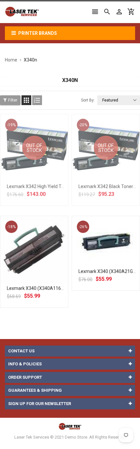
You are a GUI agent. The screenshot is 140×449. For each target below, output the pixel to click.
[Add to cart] (41, 271)
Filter (12, 100)
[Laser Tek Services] (70, 426)
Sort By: (88, 100)
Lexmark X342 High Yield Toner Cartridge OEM (54, 186)
